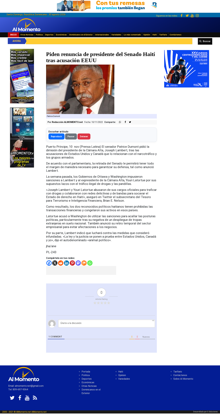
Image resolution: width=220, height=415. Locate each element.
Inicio (13, 34)
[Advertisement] (81, 270)
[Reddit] (60, 263)
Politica (86, 375)
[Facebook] (49, 263)
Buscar (207, 41)
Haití (155, 35)
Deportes (49, 35)
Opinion (122, 375)
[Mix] (84, 263)
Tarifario (163, 35)
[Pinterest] (72, 263)
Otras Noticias (26, 35)
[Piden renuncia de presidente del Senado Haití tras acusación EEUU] (80, 89)
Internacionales (102, 35)
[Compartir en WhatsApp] (118, 122)
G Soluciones (212, 412)
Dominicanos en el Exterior (81, 35)
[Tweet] (129, 122)
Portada (86, 371)
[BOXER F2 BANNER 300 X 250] (186, 68)
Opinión (146, 35)
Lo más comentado (132, 35)
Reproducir (56, 136)
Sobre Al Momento (183, 378)
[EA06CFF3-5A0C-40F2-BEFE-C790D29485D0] (22, 137)
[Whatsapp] (89, 263)
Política (39, 35)
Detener (84, 136)
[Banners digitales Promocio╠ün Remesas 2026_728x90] (110, 5)
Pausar (71, 136)
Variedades (116, 35)
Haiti (120, 371)
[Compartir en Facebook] (124, 122)
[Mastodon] (78, 263)
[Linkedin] (66, 263)
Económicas (61, 35)
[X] (54, 263)
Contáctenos (175, 35)
